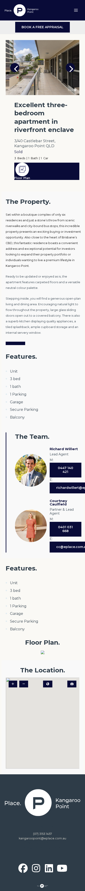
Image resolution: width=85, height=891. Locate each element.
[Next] (70, 67)
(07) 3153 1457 (42, 833)
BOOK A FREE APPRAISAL (42, 27)
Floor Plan (22, 178)
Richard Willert (64, 449)
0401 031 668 (65, 529)
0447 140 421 (65, 470)
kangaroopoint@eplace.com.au (42, 838)
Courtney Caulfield (58, 502)
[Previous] (14, 67)
